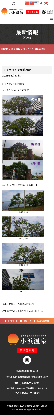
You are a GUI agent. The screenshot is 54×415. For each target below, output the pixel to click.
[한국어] (46, 3)
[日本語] (41, 3)
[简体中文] (27, 3)
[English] (36, 3)
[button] (51, 19)
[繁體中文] (32, 3)
